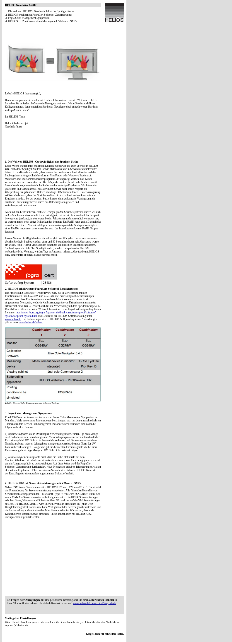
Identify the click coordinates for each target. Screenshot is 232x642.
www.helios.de (13, 319)
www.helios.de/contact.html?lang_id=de (94, 603)
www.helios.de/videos (31, 322)
